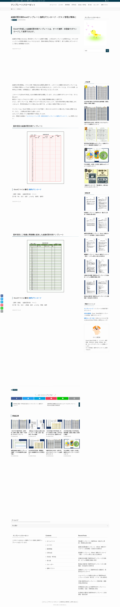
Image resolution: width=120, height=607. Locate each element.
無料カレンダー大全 (89, 318)
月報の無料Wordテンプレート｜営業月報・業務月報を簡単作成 (92, 582)
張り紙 (49, 560)
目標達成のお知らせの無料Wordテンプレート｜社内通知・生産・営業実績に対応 (92, 587)
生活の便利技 (87, 313)
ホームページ (51, 541)
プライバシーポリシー (53, 601)
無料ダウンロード (35, 189)
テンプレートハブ (88, 308)
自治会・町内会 (51, 556)
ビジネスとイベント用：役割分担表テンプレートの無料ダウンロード (47, 116)
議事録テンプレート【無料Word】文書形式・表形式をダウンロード (92, 570)
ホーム (44, 601)
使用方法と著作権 (64, 601)
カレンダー (50, 564)
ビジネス (49, 545)
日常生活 (14, 19)
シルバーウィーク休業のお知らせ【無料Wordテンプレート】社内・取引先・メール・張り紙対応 (92, 576)
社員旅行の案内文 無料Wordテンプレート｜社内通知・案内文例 (92, 593)
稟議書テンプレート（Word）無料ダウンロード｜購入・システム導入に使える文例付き (92, 553)
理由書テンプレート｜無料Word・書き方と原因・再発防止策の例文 (91, 542)
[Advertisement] (45, 64)
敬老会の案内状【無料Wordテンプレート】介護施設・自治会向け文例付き (92, 565)
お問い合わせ (73, 601)
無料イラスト (51, 568)
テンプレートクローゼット (23, 5)
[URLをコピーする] (74, 398)
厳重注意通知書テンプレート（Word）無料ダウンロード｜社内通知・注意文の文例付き (92, 547)
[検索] (108, 1)
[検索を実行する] (107, 50)
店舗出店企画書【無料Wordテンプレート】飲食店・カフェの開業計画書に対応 (92, 559)
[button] (16, 398)
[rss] (106, 1)
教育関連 (49, 549)
